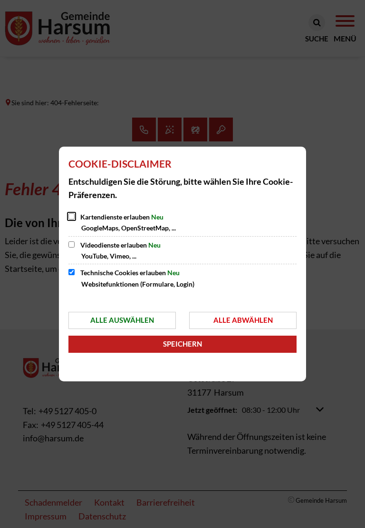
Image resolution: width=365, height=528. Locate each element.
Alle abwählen (243, 320)
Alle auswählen (122, 320)
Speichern (182, 343)
